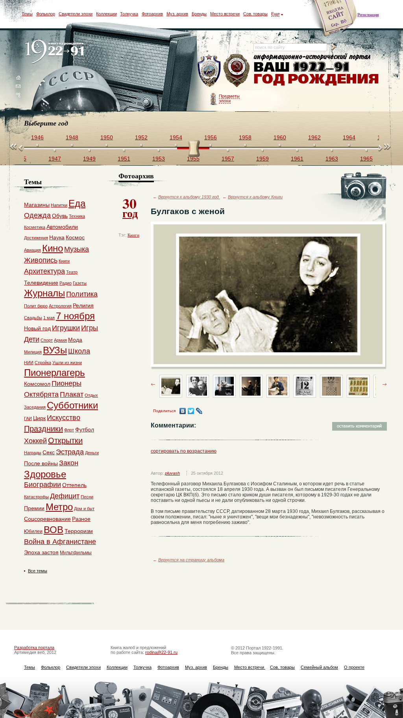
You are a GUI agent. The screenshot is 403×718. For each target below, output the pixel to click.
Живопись (40, 260)
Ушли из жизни (67, 362)
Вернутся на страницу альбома (191, 559)
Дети (31, 339)
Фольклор (45, 13)
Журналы (44, 293)
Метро (59, 506)
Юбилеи (33, 531)
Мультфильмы (76, 552)
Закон (68, 463)
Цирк (39, 418)
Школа (79, 351)
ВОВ (53, 529)
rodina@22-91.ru (161, 652)
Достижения (36, 237)
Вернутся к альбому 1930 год (189, 196)
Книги (133, 235)
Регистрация (368, 14)
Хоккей (35, 441)
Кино (52, 248)
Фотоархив (152, 13)
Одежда (37, 215)
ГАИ (28, 418)
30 (130, 207)
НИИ (28, 362)
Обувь (60, 216)
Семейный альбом (319, 667)
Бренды (199, 13)
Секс (49, 452)
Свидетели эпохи (76, 13)
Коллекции (106, 13)
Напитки (59, 205)
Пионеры (66, 383)
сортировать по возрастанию (183, 451)
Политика (82, 294)
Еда (76, 203)
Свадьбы (33, 317)
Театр (72, 272)
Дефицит (64, 496)
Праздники (43, 428)
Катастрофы (36, 496)
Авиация (32, 250)
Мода (75, 340)
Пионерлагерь (54, 372)
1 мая (49, 317)
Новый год (37, 328)
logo (56, 52)
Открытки (65, 440)
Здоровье (45, 474)
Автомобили (62, 227)
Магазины (37, 205)
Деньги (92, 452)
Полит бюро (36, 305)
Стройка (43, 362)
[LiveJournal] (199, 411)
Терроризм (79, 531)
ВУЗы (55, 350)
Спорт (47, 340)
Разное (81, 519)
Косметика (34, 227)
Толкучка (129, 13)
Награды (32, 452)
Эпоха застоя (41, 552)
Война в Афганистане (60, 542)
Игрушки (66, 328)
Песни (87, 496)
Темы (27, 13)
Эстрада (70, 452)
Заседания (35, 407)
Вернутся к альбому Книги (255, 196)
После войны (41, 463)
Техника (77, 216)
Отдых (91, 395)
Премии (34, 508)
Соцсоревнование (47, 519)
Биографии (42, 485)
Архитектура (44, 271)
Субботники (72, 405)
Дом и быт (84, 508)
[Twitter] (191, 411)
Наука (57, 237)
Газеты (80, 283)
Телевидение (41, 282)
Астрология (60, 305)
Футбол (84, 429)
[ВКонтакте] (183, 411)
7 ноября (75, 316)
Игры (89, 328)
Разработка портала (34, 647)
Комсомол (37, 384)
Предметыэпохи (229, 98)
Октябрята (41, 394)
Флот (69, 429)
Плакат (71, 394)
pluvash (172, 473)
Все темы (37, 570)
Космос (75, 237)
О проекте (354, 667)
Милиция (33, 352)
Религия (83, 305)
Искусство (63, 418)
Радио (65, 283)
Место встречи (225, 13)
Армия (60, 340)
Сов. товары (255, 13)
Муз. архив (177, 13)
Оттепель (74, 485)
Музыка (76, 249)
